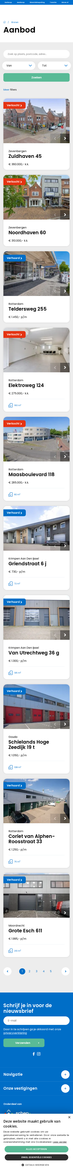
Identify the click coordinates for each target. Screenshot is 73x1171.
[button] (36, 1165)
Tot (44, 66)
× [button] (69, 1117)
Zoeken (36, 77)
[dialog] (36, 1142)
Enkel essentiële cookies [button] (36, 1157)
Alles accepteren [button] (36, 1149)
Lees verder (60, 1142)
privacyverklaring (15, 1033)
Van (9, 66)
